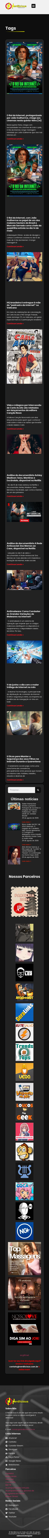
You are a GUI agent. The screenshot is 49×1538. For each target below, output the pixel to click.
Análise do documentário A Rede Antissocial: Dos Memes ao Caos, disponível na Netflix (24, 546)
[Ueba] (24, 1072)
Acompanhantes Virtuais (17, 1487)
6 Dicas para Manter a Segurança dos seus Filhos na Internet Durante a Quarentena (23, 759)
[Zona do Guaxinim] (24, 933)
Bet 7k (8, 1485)
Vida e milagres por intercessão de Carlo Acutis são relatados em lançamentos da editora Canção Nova (24, 409)
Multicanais (10, 1476)
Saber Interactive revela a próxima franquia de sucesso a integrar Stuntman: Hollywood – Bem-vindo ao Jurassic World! (31, 810)
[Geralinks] (24, 1012)
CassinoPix (10, 1482)
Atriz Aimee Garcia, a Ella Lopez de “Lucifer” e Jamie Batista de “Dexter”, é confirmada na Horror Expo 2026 (31, 851)
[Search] (38, 790)
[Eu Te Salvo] (24, 1032)
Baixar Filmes (11, 1496)
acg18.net (24, 1355)
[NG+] (24, 1231)
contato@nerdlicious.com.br (23, 1429)
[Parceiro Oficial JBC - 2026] (24, 901)
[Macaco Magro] (24, 1152)
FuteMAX (9, 1473)
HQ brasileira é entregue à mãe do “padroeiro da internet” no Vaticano (24, 305)
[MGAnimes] (24, 953)
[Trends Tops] (24, 1052)
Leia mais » (26, 822)
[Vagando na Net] (24, 1092)
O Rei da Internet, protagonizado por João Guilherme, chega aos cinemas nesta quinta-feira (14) (24, 118)
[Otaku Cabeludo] (24, 1211)
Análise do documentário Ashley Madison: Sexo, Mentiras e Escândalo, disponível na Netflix (24, 478)
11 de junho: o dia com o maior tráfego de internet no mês (23, 686)
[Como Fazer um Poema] (24, 1171)
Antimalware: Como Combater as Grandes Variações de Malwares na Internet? (23, 614)
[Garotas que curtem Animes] (24, 1191)
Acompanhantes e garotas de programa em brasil (19, 1492)
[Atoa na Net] (24, 992)
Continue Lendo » (15, 138)
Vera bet (9, 1479)
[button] (33, 6)
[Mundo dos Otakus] (24, 1132)
